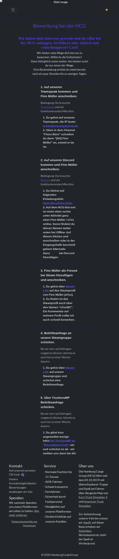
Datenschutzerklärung (24, 521)
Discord (45, 180)
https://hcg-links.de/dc (58, 203)
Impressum (29, 525)
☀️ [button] (106, 9)
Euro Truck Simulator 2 (93, 497)
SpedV (87, 522)
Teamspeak (47, 107)
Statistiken (85, 531)
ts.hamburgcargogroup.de (60, 125)
